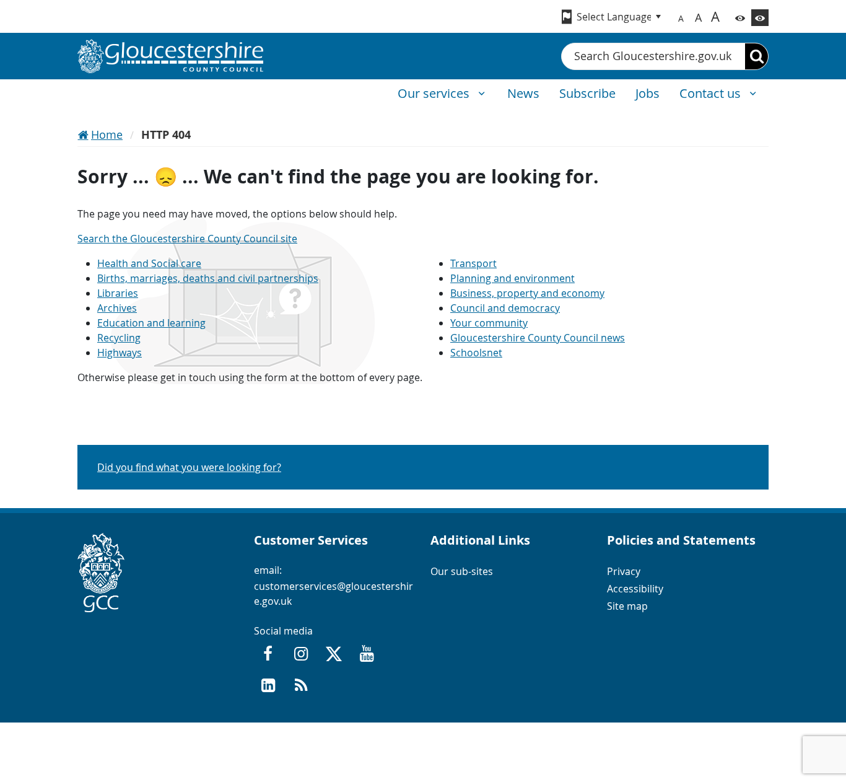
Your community (489, 323)
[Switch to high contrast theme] (760, 17)
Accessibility (635, 588)
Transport (473, 263)
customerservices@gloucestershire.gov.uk (333, 593)
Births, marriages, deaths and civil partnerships (207, 278)
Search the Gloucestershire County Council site (187, 238)
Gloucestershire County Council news (537, 338)
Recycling (119, 338)
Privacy (623, 571)
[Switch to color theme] (740, 17)
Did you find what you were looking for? (189, 467)
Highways (119, 352)
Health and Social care (149, 263)
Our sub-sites (461, 571)
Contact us (711, 93)
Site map (627, 606)
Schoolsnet (476, 352)
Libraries (117, 293)
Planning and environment (512, 278)
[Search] (756, 56)
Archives (117, 308)
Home (107, 134)
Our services (435, 93)
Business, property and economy (527, 293)
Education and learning (151, 323)
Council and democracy (505, 308)
